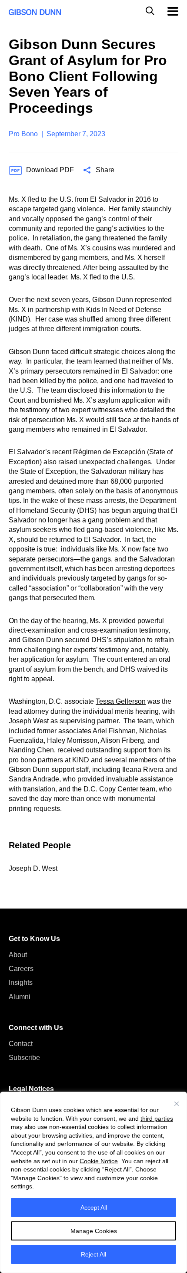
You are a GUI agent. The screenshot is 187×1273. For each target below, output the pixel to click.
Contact (21, 1043)
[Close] (176, 1103)
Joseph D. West (33, 868)
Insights (21, 982)
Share (105, 170)
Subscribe (24, 1057)
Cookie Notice (99, 1161)
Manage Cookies (93, 1230)
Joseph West (29, 721)
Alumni (19, 997)
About (18, 954)
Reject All (93, 1254)
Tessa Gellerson (121, 701)
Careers (21, 968)
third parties (156, 1118)
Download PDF (50, 170)
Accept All (93, 1207)
